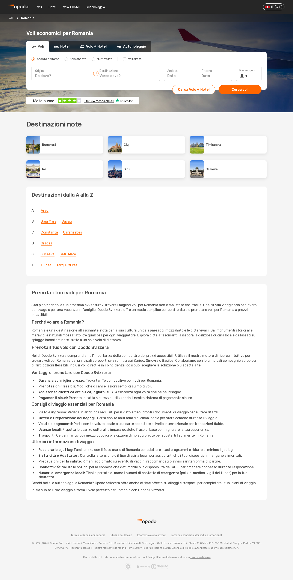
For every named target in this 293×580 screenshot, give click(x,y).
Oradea (46, 243)
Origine (40, 71)
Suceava (47, 254)
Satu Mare (68, 254)
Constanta (49, 232)
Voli (39, 7)
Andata (172, 71)
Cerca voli (240, 89)
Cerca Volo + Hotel (194, 89)
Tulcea (46, 265)
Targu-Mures (66, 265)
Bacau (67, 221)
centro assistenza (200, 557)
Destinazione (109, 71)
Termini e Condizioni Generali (88, 535)
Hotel (52, 7)
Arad (44, 210)
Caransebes (72, 232)
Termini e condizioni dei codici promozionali (196, 535)
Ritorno (207, 71)
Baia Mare (48, 221)
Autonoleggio (95, 7)
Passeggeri (247, 70)
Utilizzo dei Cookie (121, 535)
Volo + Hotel (71, 7)
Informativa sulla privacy (151, 535)
